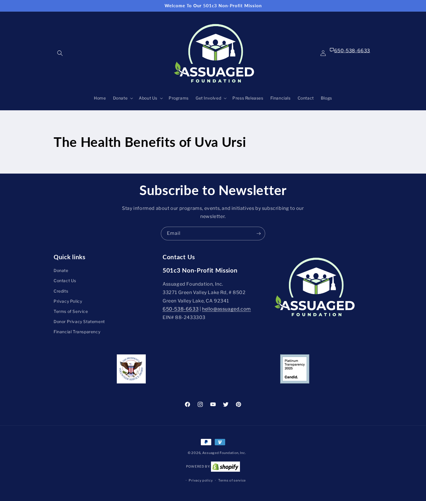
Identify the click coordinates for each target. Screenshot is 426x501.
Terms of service (232, 480)
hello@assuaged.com (226, 309)
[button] (60, 53)
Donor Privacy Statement (79, 321)
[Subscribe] (258, 233)
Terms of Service (71, 311)
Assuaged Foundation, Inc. (224, 453)
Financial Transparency (77, 331)
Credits (61, 291)
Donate (61, 270)
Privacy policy (201, 480)
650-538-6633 (352, 50)
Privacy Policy (68, 301)
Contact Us (65, 280)
